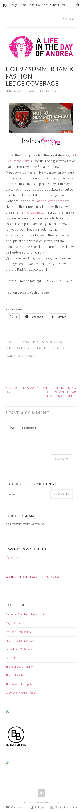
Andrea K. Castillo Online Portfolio (25, 614)
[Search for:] (28, 494)
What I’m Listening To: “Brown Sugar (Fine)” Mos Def (59, 392)
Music (58, 342)
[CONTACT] (41, 793)
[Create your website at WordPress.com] (41, 5)
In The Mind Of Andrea (19, 649)
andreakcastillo (43, 91)
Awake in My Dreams (18, 631)
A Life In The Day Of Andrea (33, 577)
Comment (61, 459)
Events (46, 342)
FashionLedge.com (48, 201)
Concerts (31, 342)
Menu (68, 19)
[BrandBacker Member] (16, 746)
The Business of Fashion (20, 666)
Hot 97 (59, 348)
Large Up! (11, 658)
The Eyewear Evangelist (19, 684)
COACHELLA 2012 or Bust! (22, 390)
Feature (42, 348)
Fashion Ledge (19, 348)
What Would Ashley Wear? (21, 693)
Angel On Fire (13, 623)
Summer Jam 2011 (21, 355)
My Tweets (12, 557)
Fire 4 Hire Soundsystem (20, 640)
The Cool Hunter (15, 675)
